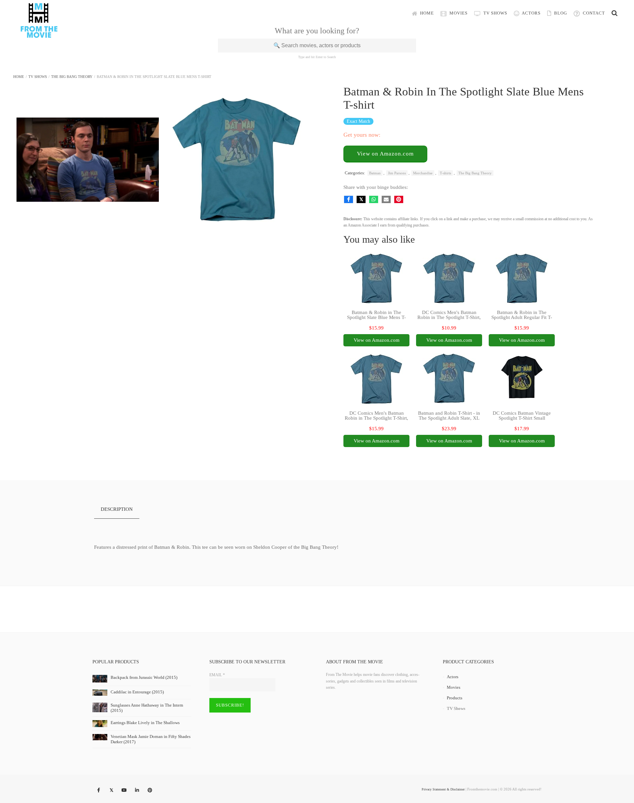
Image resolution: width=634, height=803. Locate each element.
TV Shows (494, 13)
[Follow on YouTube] (124, 790)
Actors (531, 13)
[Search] (614, 13)
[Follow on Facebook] (98, 790)
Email (217, 675)
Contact (593, 13)
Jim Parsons (397, 173)
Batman (375, 173)
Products (454, 697)
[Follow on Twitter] (111, 790)
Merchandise (423, 173)
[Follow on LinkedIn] (137, 790)
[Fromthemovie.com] (39, 33)
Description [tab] (117, 509)
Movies (458, 13)
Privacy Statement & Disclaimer (443, 789)
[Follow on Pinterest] (150, 790)
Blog (560, 13)
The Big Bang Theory (71, 77)
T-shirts (445, 173)
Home (426, 13)
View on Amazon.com (385, 154)
